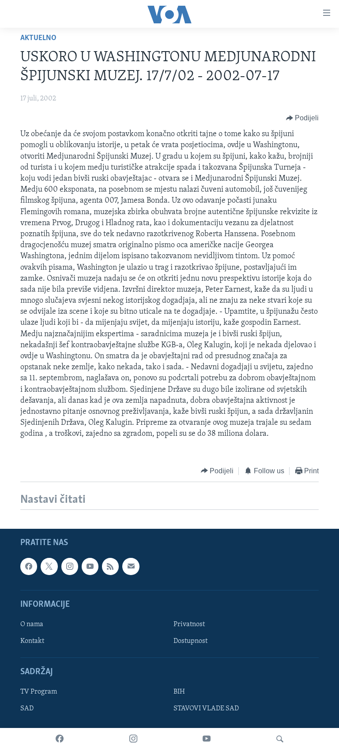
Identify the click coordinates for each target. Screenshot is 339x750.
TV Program (38, 691)
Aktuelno (38, 38)
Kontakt (32, 641)
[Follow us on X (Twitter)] (49, 566)
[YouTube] (206, 739)
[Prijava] (130, 566)
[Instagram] (133, 739)
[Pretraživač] (280, 739)
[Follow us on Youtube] (90, 566)
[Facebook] (59, 739)
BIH (179, 691)
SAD (27, 708)
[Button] (302, 118)
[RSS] (110, 566)
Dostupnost (190, 641)
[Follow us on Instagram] (69, 566)
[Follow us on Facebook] (28, 566)
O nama (31, 624)
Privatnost (189, 624)
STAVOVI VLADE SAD (206, 708)
